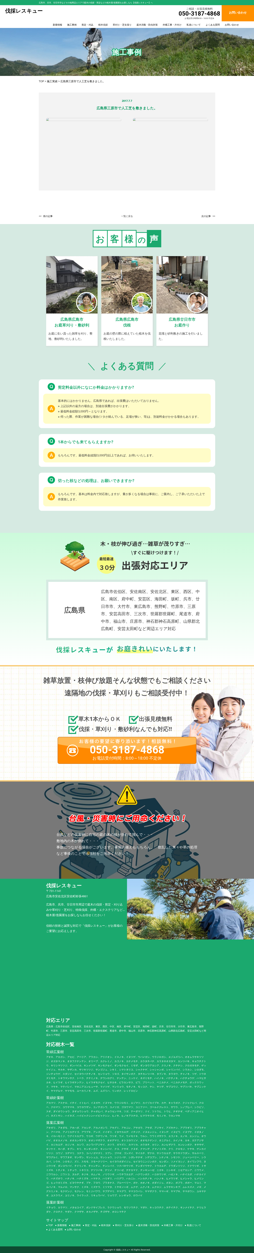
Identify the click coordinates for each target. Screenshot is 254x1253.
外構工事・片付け (172, 24)
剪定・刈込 (87, 24)
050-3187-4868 (199, 13)
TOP (50, 1225)
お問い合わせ (232, 24)
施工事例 (72, 24)
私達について (194, 24)
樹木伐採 (103, 24)
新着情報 (57, 24)
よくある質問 (213, 24)
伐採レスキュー (123, 1249)
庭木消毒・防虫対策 (147, 24)
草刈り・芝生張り (122, 24)
